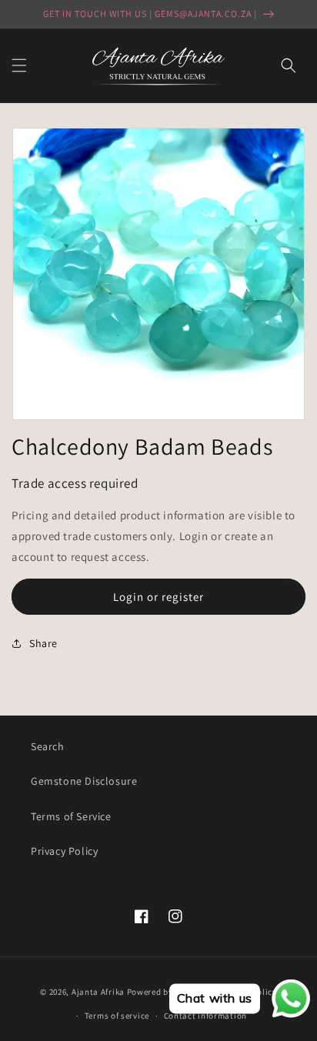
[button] (19, 65)
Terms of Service (71, 816)
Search (48, 746)
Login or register (158, 596)
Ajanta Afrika (98, 991)
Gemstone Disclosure (84, 781)
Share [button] (43, 643)
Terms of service (117, 1015)
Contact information (205, 1015)
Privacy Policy (64, 851)
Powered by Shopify (166, 991)
